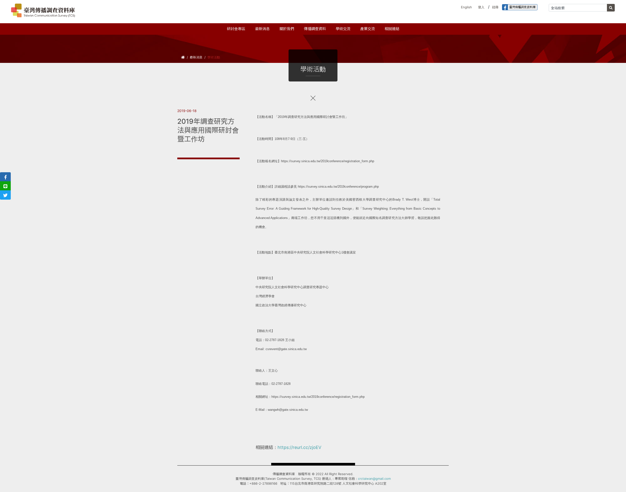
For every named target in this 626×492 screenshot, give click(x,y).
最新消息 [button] (262, 28)
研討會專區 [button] (236, 28)
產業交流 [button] (367, 28)
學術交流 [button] (343, 28)
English (466, 7)
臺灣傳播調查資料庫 (522, 7)
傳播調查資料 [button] (315, 28)
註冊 (495, 7)
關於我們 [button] (286, 28)
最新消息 (196, 57)
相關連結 (392, 28)
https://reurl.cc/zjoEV (299, 447)
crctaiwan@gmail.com (374, 479)
